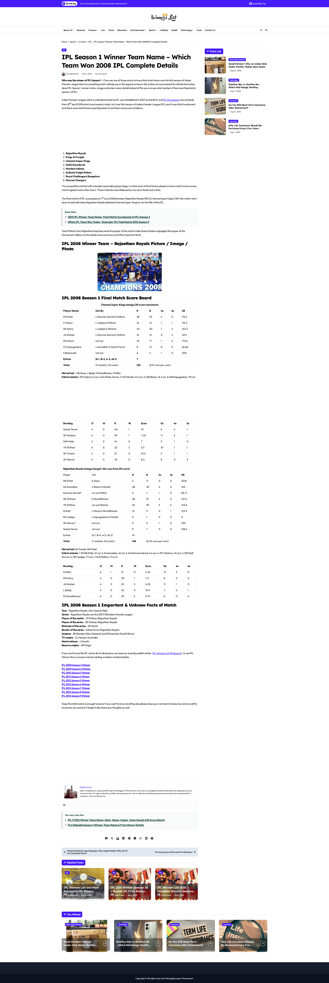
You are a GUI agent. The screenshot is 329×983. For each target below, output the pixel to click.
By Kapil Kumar (73, 74)
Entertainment (137, 30)
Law (103, 30)
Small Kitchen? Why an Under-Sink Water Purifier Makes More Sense (248, 65)
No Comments (101, 74)
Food (199, 30)
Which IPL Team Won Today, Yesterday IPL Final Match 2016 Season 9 (108, 221)
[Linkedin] (64, 805)
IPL (64, 50)
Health (174, 30)
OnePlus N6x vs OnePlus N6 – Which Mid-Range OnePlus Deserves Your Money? (244, 87)
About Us (67, 30)
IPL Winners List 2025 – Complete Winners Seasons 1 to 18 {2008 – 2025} (176, 891)
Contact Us (210, 30)
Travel (111, 30)
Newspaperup (172, 978)
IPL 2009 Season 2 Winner (76, 668)
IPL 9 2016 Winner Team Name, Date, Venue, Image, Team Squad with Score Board (116, 820)
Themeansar (187, 978)
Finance (92, 30)
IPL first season (171, 99)
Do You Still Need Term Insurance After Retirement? (247, 106)
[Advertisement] (130, 132)
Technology (186, 30)
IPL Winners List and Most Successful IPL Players (81, 889)
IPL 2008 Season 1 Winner (76, 665)
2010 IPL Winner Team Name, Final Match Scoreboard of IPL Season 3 (109, 216)
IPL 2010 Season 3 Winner (76, 672)
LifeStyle (164, 30)
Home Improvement (237, 60)
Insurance (233, 101)
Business (81, 30)
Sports (152, 30)
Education (122, 30)
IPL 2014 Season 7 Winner (76, 688)
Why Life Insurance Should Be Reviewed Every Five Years (245, 127)
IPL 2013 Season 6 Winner (76, 684)
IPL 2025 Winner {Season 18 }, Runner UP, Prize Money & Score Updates (129, 891)
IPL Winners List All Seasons (167, 653)
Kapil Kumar (73, 895)
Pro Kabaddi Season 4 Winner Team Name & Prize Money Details (106, 825)
